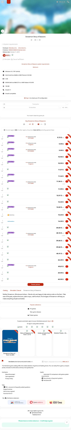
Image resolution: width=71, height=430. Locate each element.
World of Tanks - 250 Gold (62, 333)
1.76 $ (63, 209)
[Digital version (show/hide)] (30, 124)
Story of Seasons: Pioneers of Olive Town (33, 333)
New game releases (35, 312)
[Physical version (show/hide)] (33, 124)
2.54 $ (63, 235)
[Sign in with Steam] (20, 327)
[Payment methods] (24, 124)
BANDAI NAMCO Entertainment (17, 50)
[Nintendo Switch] (45, 124)
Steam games (34, 315)
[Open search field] (68, 2)
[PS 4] (41, 124)
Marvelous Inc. (13, 48)
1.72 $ (63, 184)
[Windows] (38, 124)
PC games (33, 308)
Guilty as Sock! (42, 333)
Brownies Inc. (22, 48)
